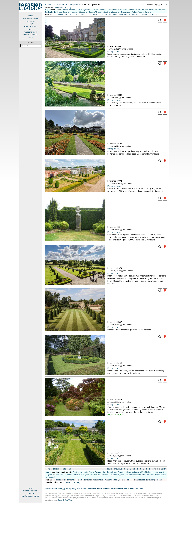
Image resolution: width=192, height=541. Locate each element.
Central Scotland (68, 10)
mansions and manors (102, 480)
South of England (95, 12)
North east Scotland (62, 474)
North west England (61, 12)
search (30, 493)
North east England (146, 10)
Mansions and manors (98, 14)
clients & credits (30, 34)
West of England (144, 12)
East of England (83, 10)
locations (49, 4)
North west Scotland (79, 12)
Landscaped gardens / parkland (144, 14)
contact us (30, 29)
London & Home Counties (101, 10)
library (30, 23)
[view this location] (160, 22)
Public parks (58, 14)
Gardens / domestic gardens (75, 14)
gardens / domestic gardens (79, 480)
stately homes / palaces (123, 480)
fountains (68, 482)
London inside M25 (120, 10)
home (30, 15)
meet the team (30, 31)
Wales (134, 12)
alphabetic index (30, 18)
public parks (59, 480)
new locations (30, 26)
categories (30, 21)
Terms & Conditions (65, 500)
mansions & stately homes (69, 4)
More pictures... (114, 51)
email (120, 488)
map (46, 10)
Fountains (59, 7)
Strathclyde (125, 12)
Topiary (68, 7)
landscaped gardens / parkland (148, 480)
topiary (77, 482)
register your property (30, 496)
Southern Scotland (111, 12)
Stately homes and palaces (119, 14)
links (30, 37)
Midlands (133, 10)
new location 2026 (115, 414)
